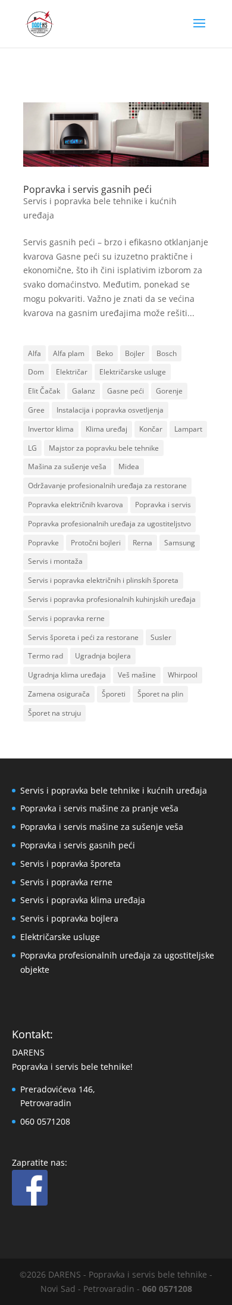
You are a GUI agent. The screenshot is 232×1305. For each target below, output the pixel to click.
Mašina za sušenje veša (67, 466)
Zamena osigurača (59, 694)
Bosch (166, 353)
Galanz (83, 391)
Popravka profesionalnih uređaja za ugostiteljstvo (109, 524)
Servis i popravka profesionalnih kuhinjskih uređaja (112, 599)
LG (32, 448)
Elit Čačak (44, 391)
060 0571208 (45, 1121)
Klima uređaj (106, 429)
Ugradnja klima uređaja (67, 675)
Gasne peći (125, 391)
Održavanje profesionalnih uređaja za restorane (107, 485)
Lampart (188, 429)
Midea (128, 466)
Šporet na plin (160, 694)
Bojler (135, 353)
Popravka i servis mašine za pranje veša (99, 808)
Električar (71, 372)
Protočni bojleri (96, 543)
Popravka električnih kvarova (75, 504)
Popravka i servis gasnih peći (87, 189)
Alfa (34, 353)
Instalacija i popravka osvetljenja (110, 410)
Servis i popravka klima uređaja (82, 900)
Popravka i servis (163, 504)
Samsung (179, 543)
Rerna (142, 543)
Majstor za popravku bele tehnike (104, 448)
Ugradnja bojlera (103, 656)
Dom (36, 372)
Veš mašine (137, 675)
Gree (36, 410)
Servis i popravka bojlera (69, 918)
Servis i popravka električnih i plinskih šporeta (103, 580)
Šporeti (114, 694)
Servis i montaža (55, 561)
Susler (161, 637)
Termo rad (45, 656)
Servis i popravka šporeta (70, 863)
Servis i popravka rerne (66, 618)
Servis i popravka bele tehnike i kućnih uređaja (113, 790)
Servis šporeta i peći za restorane (83, 637)
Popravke (43, 543)
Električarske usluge (132, 372)
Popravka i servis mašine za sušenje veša (101, 826)
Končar (150, 429)
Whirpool (182, 675)
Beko (104, 353)
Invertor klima (51, 429)
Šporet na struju (54, 713)
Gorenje (169, 391)
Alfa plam (68, 353)
